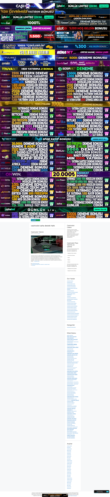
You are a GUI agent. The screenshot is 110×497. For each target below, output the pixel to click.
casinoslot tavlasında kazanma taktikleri (71, 407)
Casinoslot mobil (69, 389)
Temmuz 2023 (69, 479)
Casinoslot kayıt (70, 385)
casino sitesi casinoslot (72, 339)
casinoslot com (70, 366)
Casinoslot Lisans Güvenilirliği (72, 306)
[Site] (27, 75)
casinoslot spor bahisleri (72, 406)
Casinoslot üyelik (69, 424)
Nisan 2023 (69, 483)
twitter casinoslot (71, 435)
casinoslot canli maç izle (72, 354)
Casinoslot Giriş (69, 282)
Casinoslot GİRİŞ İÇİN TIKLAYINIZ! (55, 42)
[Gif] (55, 104)
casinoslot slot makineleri (70, 402)
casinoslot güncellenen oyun (70, 380)
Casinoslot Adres (70, 341)
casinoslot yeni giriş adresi (71, 421)
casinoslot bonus (70, 350)
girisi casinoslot (70, 429)
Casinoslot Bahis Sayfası (71, 285)
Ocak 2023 (69, 488)
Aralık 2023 (69, 472)
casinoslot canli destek (72, 353)
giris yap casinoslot (70, 430)
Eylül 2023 (69, 476)
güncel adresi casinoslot (72, 431)
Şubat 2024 (69, 469)
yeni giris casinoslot (71, 437)
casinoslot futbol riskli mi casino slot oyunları (72, 367)
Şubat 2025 (69, 451)
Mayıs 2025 (69, 450)
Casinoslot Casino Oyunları (72, 362)
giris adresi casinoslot (72, 428)
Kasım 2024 (69, 456)
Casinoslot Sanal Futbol (71, 301)
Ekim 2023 (69, 475)
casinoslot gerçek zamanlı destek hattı (71, 368)
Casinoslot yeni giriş (71, 419)
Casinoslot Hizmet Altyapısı (71, 303)
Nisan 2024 (69, 466)
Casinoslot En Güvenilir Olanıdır (72, 292)
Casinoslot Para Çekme (72, 396)
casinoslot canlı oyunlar (70, 360)
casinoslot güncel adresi (72, 379)
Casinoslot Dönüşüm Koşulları (72, 316)
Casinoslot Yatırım (37, 232)
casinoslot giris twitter (72, 371)
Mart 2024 (69, 467)
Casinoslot (69, 296)
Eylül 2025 (69, 447)
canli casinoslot (70, 337)
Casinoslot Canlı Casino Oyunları (72, 358)
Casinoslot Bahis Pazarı (71, 283)
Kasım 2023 (69, 473)
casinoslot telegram (71, 408)
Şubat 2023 (69, 486)
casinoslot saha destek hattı (36, 264)
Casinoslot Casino (69, 361)
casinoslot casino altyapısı (76, 361)
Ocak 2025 (69, 453)
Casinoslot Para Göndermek (72, 319)
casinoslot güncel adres (72, 378)
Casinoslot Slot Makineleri (71, 297)
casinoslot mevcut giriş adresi (71, 388)
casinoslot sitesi (70, 401)
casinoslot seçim (69, 400)
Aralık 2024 (69, 454)
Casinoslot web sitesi (70, 416)
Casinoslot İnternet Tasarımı (72, 317)
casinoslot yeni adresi (71, 418)
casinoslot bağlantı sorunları (70, 348)
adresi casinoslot (70, 335)
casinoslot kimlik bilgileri (69, 386)
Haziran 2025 (69, 448)
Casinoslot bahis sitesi (72, 347)
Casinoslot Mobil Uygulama (71, 307)
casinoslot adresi (75, 341)
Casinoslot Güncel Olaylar (71, 304)
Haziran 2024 (69, 463)
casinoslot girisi (70, 369)
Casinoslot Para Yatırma (70, 395)
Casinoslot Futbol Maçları (71, 286)
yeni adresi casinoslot (71, 436)
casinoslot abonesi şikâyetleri (70, 340)
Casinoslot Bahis (72, 344)
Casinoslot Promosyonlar (35, 263)
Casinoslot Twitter (71, 413)
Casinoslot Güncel (70, 376)
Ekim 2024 (69, 457)
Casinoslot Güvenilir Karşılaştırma (73, 314)
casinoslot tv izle (70, 412)
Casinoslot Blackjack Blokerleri (72, 310)
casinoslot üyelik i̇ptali (71, 425)
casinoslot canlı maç (70, 359)
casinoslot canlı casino (70, 357)
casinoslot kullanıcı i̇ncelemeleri (71, 387)
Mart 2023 (69, 485)
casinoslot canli (69, 352)
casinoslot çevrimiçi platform (71, 423)
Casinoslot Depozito (70, 290)
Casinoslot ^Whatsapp (71, 422)
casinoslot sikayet (75, 400)
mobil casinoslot (69, 434)
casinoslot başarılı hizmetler (70, 349)
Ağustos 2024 (69, 460)
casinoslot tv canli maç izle (71, 411)
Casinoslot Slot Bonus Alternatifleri (73, 313)
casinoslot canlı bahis (70, 356)
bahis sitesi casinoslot (71, 336)
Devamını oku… (37, 261)
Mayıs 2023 (69, 482)
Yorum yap (33, 265)
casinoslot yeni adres (70, 417)
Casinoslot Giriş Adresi (72, 374)
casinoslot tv (42, 264)
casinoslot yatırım (47, 264)
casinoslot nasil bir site (70, 394)
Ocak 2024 (69, 470)
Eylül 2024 (69, 459)
